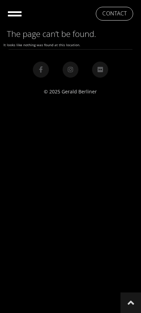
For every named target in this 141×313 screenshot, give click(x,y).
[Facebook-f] (41, 70)
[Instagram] (71, 70)
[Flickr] (100, 70)
